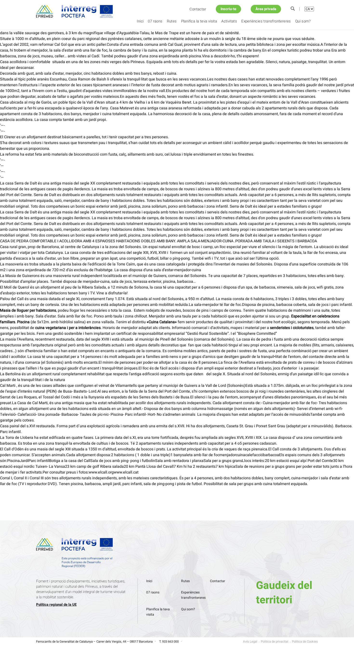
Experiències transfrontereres (266, 21)
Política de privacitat (274, 641)
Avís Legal (250, 641)
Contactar (198, 9)
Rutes (172, 21)
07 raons (155, 21)
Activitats (229, 21)
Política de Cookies (305, 641)
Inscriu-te (228, 9)
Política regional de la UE (56, 604)
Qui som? (303, 21)
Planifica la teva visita (199, 21)
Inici (140, 21)
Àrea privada (266, 9)
